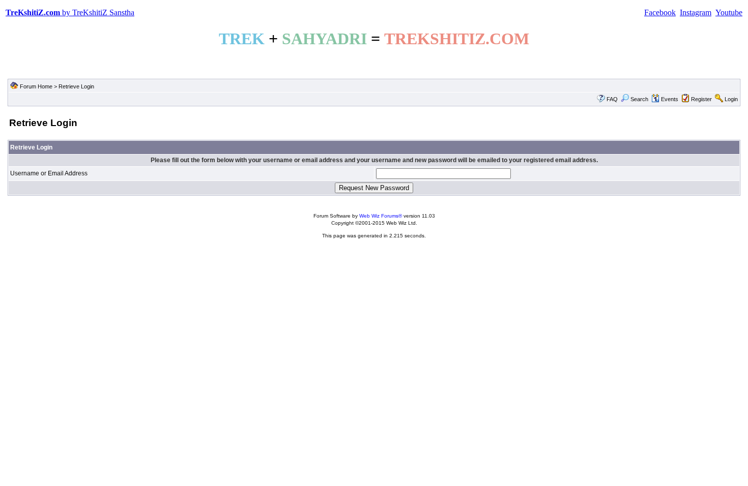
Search (639, 99)
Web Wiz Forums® (380, 216)
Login (731, 99)
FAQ (612, 99)
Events (669, 99)
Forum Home (36, 86)
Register (701, 99)
